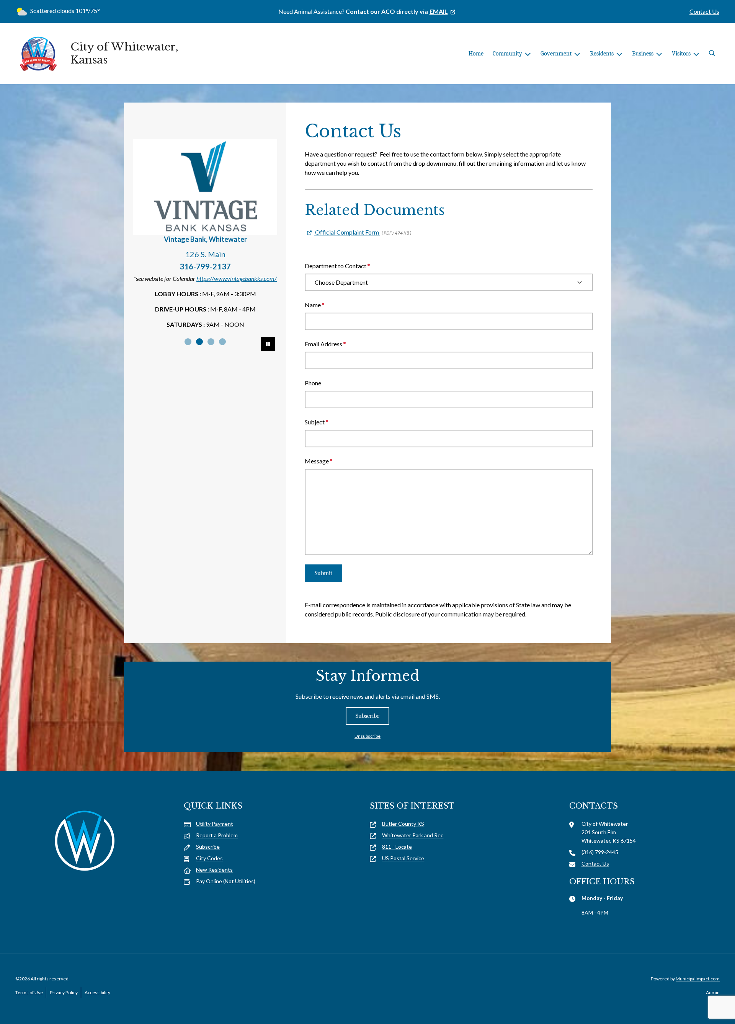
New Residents (214, 869)
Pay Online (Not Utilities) (225, 881)
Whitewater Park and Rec (412, 835)
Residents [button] (602, 53)
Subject (315, 422)
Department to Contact (335, 265)
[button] (712, 53)
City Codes (209, 858)
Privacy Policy (64, 992)
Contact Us (704, 11)
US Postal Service (403, 858)
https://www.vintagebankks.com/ (236, 278)
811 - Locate (397, 846)
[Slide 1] (188, 341)
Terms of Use (29, 992)
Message (317, 461)
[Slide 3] (211, 341)
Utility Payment (214, 823)
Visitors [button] (681, 53)
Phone (313, 382)
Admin (713, 992)
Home (476, 53)
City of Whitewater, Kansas (124, 53)
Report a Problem (217, 835)
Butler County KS (403, 823)
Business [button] (642, 53)
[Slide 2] (199, 341)
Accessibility (97, 992)
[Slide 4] (222, 341)
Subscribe (367, 716)
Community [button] (507, 53)
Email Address (323, 343)
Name (313, 304)
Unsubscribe (367, 736)
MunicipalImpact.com (698, 979)
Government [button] (556, 53)
